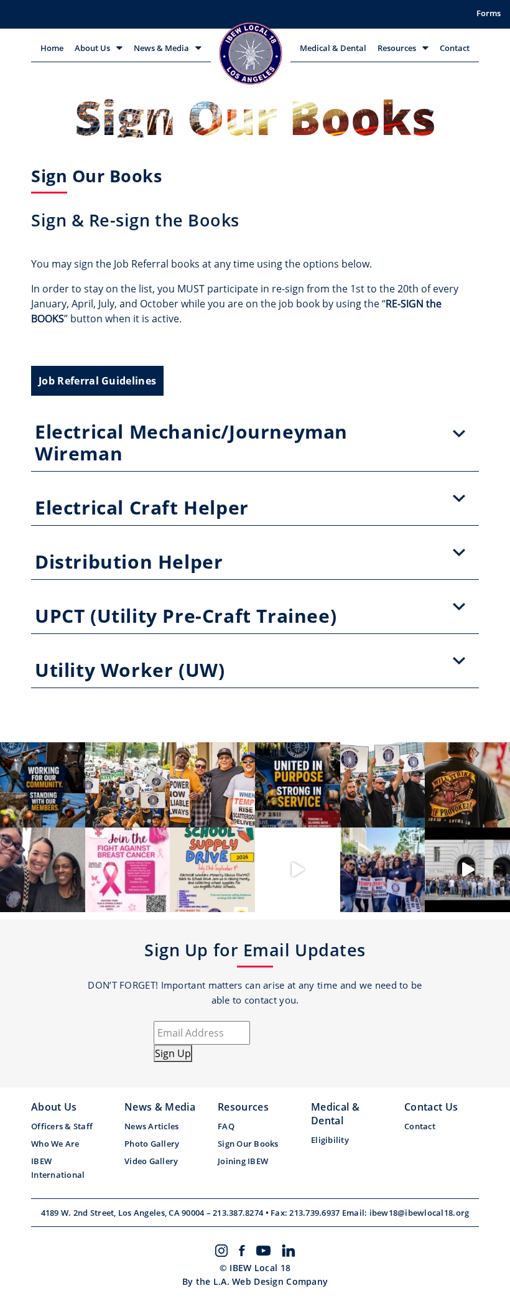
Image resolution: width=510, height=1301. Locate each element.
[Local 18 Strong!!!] (42, 870)
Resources (397, 48)
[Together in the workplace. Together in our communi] (212, 785)
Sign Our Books (248, 1143)
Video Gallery (151, 1161)
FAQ (226, 1126)
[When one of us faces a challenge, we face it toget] (127, 785)
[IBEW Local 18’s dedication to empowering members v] (297, 785)
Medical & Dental (333, 48)
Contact (455, 48)
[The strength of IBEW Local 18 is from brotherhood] (467, 785)
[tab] (255, 434)
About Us (92, 48)
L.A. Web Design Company (270, 1281)
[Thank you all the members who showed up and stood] (382, 785)
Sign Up (173, 1053)
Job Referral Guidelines (97, 381)
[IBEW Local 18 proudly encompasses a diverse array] (42, 785)
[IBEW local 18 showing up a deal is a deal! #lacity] (382, 870)
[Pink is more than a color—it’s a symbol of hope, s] (127, 870)
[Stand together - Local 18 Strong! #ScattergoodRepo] (297, 870)
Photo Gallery (151, 1143)
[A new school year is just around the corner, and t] (212, 870)
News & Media (161, 48)
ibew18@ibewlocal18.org (419, 1212)
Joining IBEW (243, 1161)
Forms (488, 13)
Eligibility (330, 1139)
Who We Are (55, 1143)
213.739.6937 (315, 1212)
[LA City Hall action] (467, 870)
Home (51, 48)
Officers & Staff (62, 1126)
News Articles (151, 1126)
